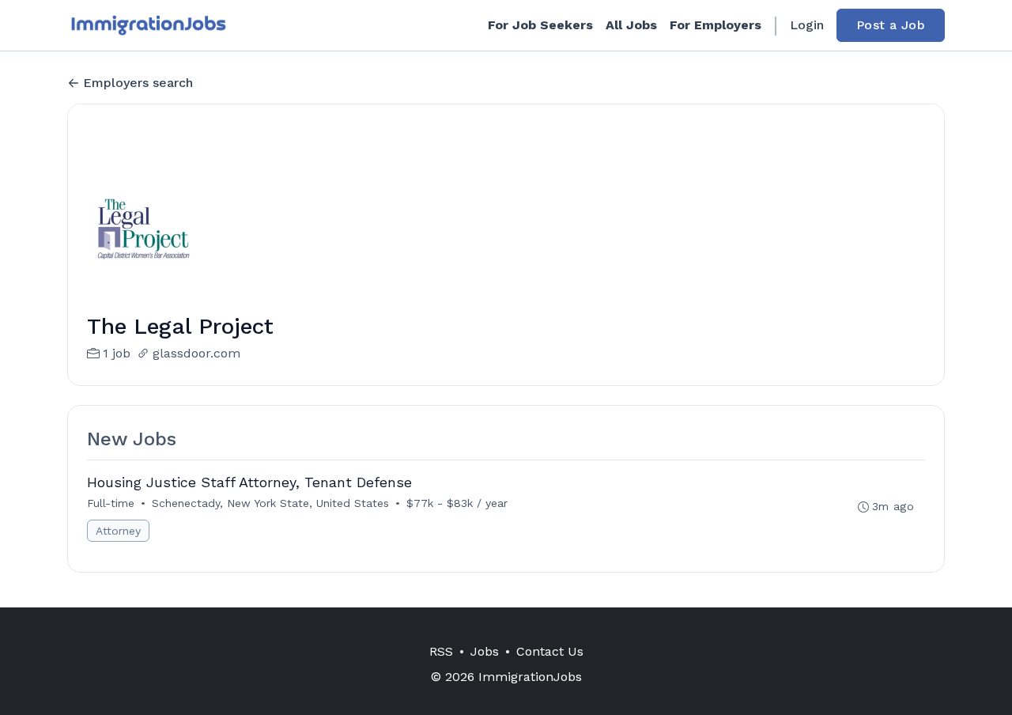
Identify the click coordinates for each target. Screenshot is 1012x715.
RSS (441, 651)
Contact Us (549, 651)
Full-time (110, 503)
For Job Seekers (540, 24)
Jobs (484, 651)
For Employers (715, 24)
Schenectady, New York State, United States (270, 503)
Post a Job (890, 24)
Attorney (118, 530)
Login (807, 24)
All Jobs (631, 24)
